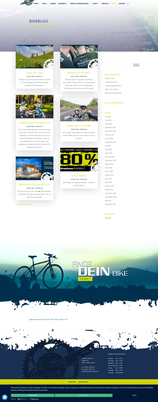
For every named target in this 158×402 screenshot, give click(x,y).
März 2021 (108, 182)
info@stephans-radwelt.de (90, 371)
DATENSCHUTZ (83, 382)
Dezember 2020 (110, 193)
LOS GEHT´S (85, 279)
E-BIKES (35, 4)
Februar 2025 (109, 135)
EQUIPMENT (62, 4)
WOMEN (53, 4)
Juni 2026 (108, 120)
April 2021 (108, 179)
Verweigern (32, 395)
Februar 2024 (109, 157)
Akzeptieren (83, 395)
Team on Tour (34, 72)
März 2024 (108, 153)
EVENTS (95, 4)
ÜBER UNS (105, 4)
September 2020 (110, 197)
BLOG (114, 4)
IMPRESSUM (72, 382)
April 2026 (108, 124)
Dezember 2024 (110, 142)
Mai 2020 (108, 201)
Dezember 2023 (110, 160)
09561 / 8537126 (90, 367)
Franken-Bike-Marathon (34, 122)
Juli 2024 (108, 146)
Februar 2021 (109, 186)
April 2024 (108, 149)
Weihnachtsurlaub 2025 (34, 184)
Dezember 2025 (110, 128)
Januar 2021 (109, 190)
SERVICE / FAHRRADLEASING (79, 4)
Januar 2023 (109, 171)
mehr (134, 395)
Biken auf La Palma (79, 125)
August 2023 (109, 164)
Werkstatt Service (79, 72)
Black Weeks (79, 175)
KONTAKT (122, 4)
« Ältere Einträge (24, 204)
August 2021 (109, 175)
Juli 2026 (108, 117)
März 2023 (108, 168)
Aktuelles (39, 76)
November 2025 (110, 131)
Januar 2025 (109, 138)
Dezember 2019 (110, 204)
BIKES (44, 4)
